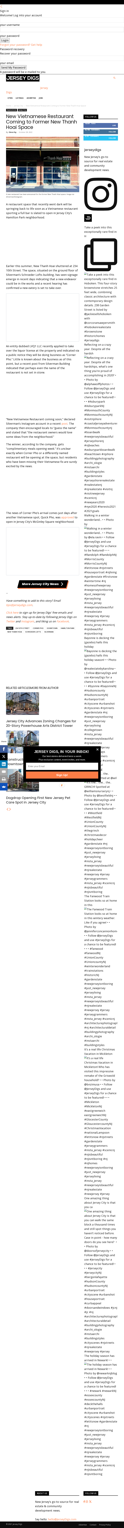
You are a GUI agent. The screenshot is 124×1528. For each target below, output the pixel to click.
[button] (62, 751)
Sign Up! (62, 774)
